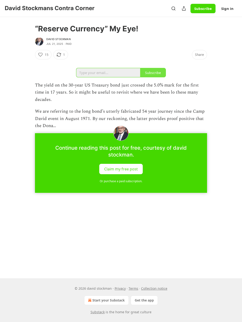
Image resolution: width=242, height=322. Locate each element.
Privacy (120, 288)
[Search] (173, 8)
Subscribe (203, 8)
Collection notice (154, 288)
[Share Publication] (184, 8)
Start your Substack (108, 300)
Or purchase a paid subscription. (121, 181)
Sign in (227, 8)
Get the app (144, 300)
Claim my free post (121, 169)
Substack (98, 312)
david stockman (58, 39)
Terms (133, 288)
